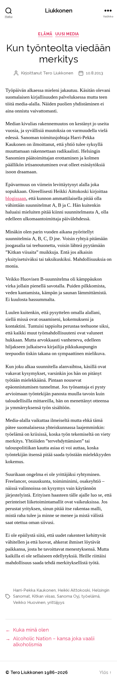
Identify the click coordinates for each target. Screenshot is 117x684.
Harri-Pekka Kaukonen (34, 590)
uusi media (67, 34)
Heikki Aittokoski (74, 590)
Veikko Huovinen (29, 602)
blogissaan (15, 198)
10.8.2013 (94, 73)
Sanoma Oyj (68, 596)
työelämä (90, 596)
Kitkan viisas (43, 596)
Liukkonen (58, 10)
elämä (45, 34)
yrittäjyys (55, 602)
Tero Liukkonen (58, 73)
